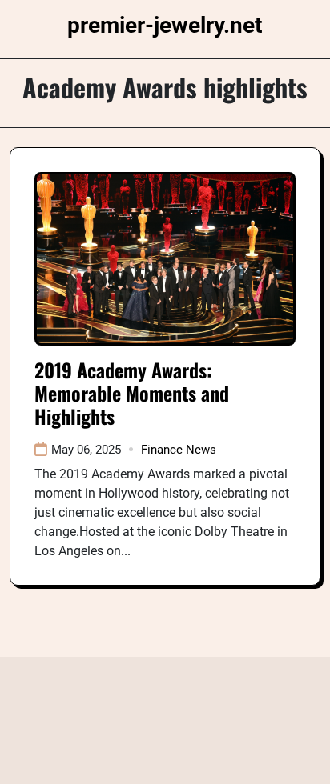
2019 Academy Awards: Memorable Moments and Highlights (131, 392)
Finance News (178, 449)
